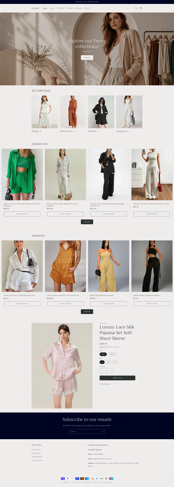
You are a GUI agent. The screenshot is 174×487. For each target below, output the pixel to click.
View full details (105, 384)
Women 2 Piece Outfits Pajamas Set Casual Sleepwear (62, 205)
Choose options (22, 214)
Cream (112, 354)
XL (115, 362)
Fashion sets (66, 131)
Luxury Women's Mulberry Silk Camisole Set (63, 296)
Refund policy (86, 482)
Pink (103, 354)
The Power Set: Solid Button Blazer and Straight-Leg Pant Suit (107, 205)
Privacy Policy (36, 450)
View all (87, 222)
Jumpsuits (121, 131)
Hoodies (92, 131)
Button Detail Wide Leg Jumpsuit (101, 296)
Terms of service (96, 482)
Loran (68, 482)
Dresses (87, 57)
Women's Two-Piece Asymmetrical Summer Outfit (151, 204)
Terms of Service (37, 460)
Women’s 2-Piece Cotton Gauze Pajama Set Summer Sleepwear (22, 205)
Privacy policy (77, 482)
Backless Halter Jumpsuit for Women (146, 296)
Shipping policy (107, 482)
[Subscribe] (103, 431)
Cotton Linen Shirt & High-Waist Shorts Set (19, 296)
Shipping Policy (37, 457)
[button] (136, 8)
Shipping (102, 347)
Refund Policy (36, 453)
